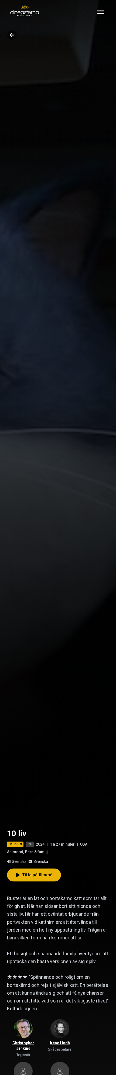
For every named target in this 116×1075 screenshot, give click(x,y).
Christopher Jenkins (23, 1045)
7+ (30, 844)
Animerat (15, 852)
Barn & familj (36, 852)
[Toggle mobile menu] (100, 11)
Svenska (19, 861)
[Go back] (12, 35)
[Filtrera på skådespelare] (59, 1028)
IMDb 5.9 (15, 844)
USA (83, 844)
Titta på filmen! (37, 874)
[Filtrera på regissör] (23, 1028)
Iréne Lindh (60, 1043)
